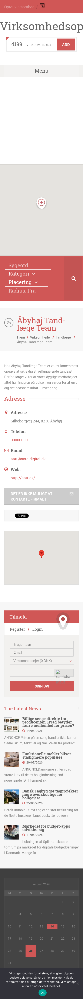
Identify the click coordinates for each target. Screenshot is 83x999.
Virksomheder (40, 337)
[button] (41, 203)
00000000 (19, 439)
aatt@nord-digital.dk (28, 458)
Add (66, 44)
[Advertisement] (41, 120)
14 (52, 926)
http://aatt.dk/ (23, 477)
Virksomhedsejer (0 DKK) (32, 661)
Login (37, 629)
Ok (42, 992)
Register (17, 629)
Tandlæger (64, 337)
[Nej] (78, 983)
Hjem (21, 337)
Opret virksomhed (19, 6)
